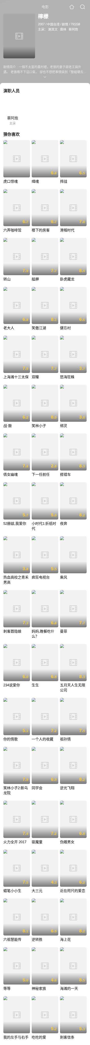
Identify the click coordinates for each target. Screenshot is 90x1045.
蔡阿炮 (73, 29)
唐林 (63, 29)
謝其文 (53, 29)
